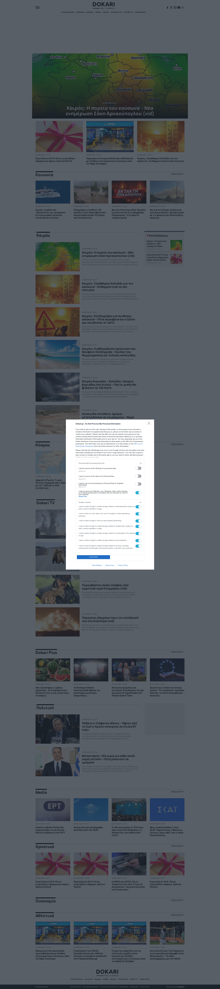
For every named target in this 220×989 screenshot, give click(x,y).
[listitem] (110, 463)
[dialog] (110, 495)
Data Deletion (97, 565)
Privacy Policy (123, 565)
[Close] (149, 424)
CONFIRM (93, 557)
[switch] (138, 468)
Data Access (110, 565)
